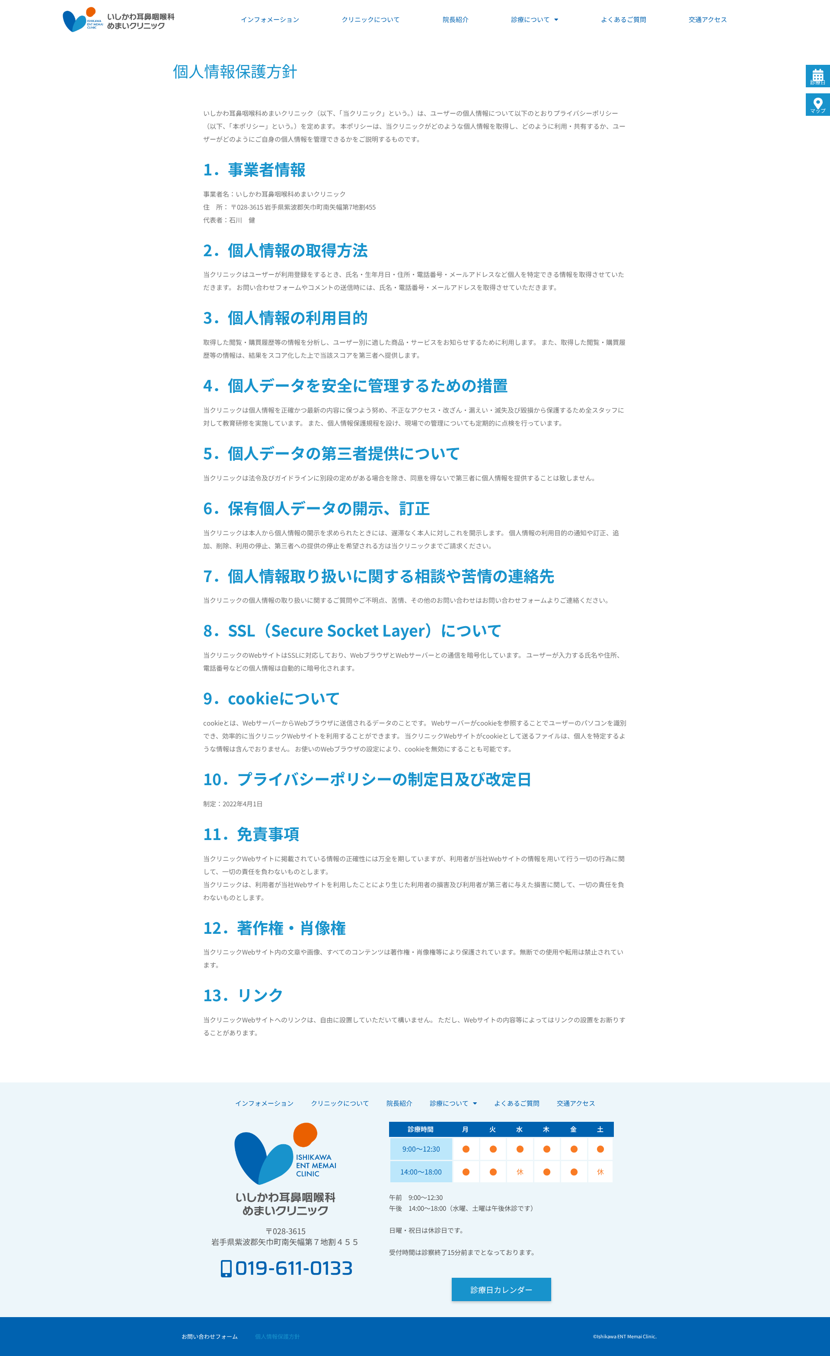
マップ (818, 110)
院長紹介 (456, 19)
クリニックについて (371, 19)
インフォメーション (270, 19)
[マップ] (818, 104)
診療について (530, 19)
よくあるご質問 (623, 19)
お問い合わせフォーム (210, 1336)
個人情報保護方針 (277, 1336)
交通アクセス (708, 19)
